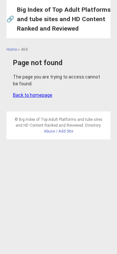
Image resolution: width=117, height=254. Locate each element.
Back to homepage (32, 95)
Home (11, 49)
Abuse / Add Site (58, 131)
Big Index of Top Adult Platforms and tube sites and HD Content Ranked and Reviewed (58, 19)
